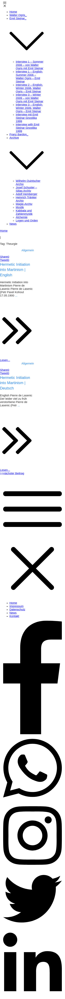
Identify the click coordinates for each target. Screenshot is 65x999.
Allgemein (27, 250)
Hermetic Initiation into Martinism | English (15, 269)
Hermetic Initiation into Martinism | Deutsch (15, 382)
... (16, 295)
